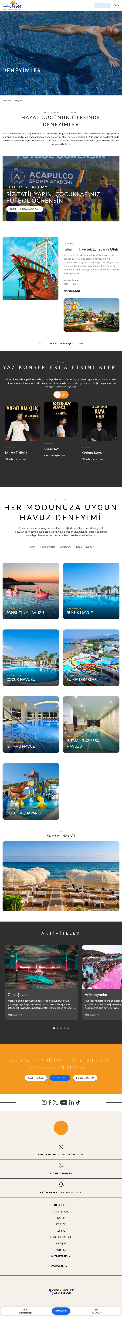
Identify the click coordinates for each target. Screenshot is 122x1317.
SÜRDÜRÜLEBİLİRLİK (61, 1237)
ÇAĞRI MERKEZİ (36, 1078)
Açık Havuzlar (47, 546)
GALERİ (61, 1217)
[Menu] (116, 6)
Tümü (32, 546)
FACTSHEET (61, 1249)
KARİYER (61, 1224)
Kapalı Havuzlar (85, 546)
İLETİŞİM (61, 1243)
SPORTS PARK (61, 1211)
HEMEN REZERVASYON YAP (24, 209)
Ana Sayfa (7, 100)
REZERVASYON (103, 6)
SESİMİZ (61, 1230)
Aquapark (65, 546)
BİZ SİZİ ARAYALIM (85, 1078)
